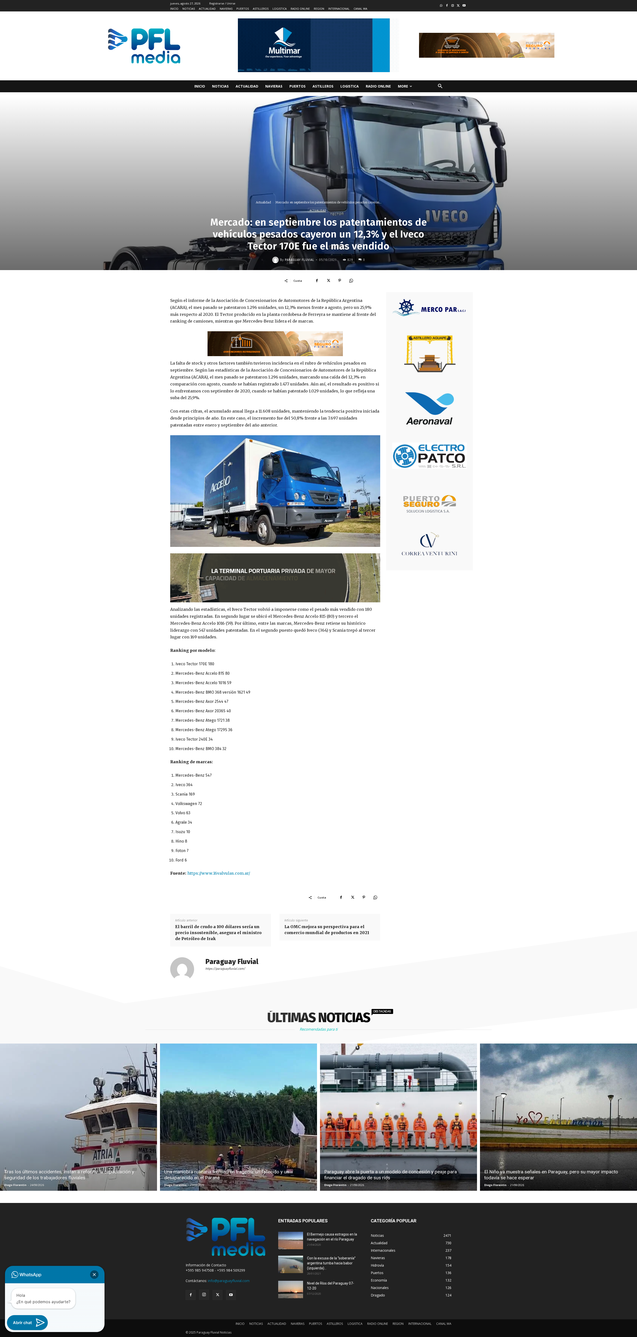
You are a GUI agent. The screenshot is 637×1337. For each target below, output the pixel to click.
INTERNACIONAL (419, 1324)
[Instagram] (453, 6)
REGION (398, 1324)
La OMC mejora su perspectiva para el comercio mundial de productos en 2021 (326, 929)
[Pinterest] (340, 281)
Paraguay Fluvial (299, 260)
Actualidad (263, 202)
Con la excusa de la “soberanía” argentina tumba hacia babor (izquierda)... (331, 1263)
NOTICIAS (256, 1324)
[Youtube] (464, 6)
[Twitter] (458, 6)
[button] (440, 86)
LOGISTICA (355, 1324)
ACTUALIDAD (276, 1324)
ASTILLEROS (335, 1324)
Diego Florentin (15, 1185)
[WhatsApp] (351, 281)
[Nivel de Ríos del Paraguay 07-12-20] (290, 1289)
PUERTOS (315, 1324)
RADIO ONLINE (377, 1324)
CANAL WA (443, 1324)
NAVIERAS (297, 1324)
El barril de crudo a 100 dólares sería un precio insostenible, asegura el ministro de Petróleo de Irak (218, 932)
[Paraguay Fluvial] (276, 260)
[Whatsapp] (441, 6)
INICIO (240, 1324)
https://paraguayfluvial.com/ (225, 968)
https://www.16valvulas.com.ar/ (218, 873)
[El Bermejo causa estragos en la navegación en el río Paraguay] (290, 1240)
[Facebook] (447, 6)
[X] (328, 281)
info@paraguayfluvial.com (229, 1280)
